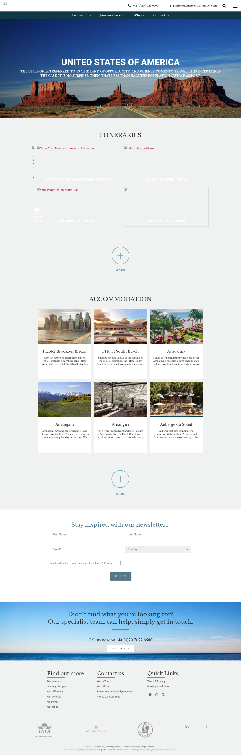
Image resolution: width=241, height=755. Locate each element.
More (120, 250)
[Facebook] (150, 695)
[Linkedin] (163, 695)
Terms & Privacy (103, 563)
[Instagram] (156, 695)
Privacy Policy (171, 750)
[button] (224, 5)
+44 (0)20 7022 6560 (134, 640)
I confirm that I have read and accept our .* (82, 563)
